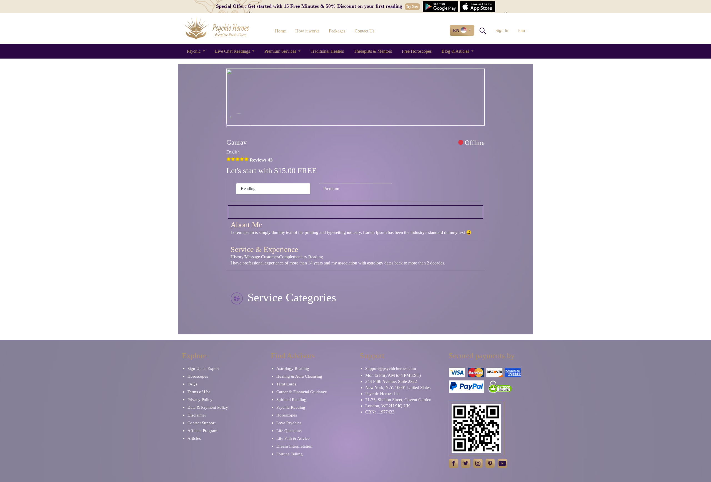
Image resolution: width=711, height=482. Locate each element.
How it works (307, 31)
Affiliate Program (202, 430)
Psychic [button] (194, 51)
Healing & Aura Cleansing (299, 376)
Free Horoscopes (417, 51)
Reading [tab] (248, 188)
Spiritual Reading (291, 399)
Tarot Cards (286, 384)
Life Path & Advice (293, 438)
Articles (194, 438)
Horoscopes (197, 376)
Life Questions (289, 430)
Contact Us (364, 31)
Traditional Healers (327, 51)
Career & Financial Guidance (301, 392)
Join (521, 30)
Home (280, 31)
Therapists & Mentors (373, 51)
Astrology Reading (292, 368)
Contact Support (201, 423)
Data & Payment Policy (207, 407)
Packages (337, 31)
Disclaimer (196, 415)
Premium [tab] (331, 188)
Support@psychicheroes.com (390, 368)
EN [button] (456, 30)
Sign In (501, 30)
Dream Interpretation (294, 446)
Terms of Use (199, 392)
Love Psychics (288, 423)
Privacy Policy (199, 399)
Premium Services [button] (280, 51)
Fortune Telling (289, 454)
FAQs (192, 384)
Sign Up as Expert (203, 368)
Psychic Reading (290, 407)
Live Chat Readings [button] (233, 51)
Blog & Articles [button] (456, 51)
